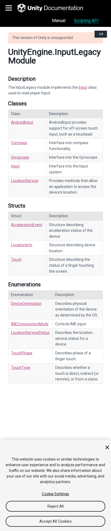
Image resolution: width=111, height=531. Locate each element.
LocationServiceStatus (30, 332)
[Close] (107, 447)
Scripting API (86, 20)
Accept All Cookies (55, 521)
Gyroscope (20, 157)
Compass (19, 143)
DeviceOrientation (26, 303)
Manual (58, 20)
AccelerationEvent (26, 225)
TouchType (20, 367)
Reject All (55, 506)
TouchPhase (21, 353)
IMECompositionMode (29, 324)
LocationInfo (21, 245)
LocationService (24, 181)
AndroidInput (22, 122)
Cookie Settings (55, 494)
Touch (16, 259)
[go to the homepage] (54, 8)
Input (83, 87)
